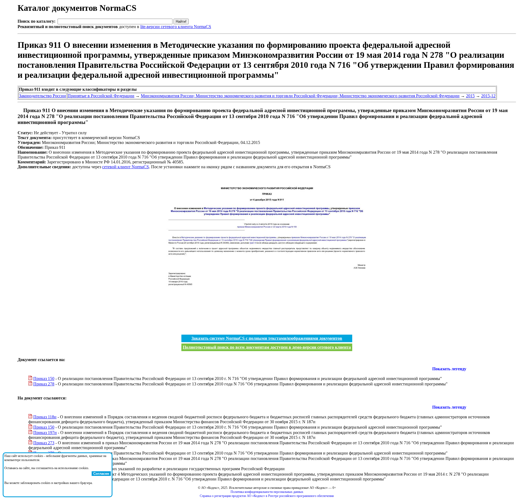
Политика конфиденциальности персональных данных (267, 492)
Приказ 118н (44, 417)
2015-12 (488, 95)
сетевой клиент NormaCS (125, 166)
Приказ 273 (43, 443)
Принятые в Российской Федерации (101, 95)
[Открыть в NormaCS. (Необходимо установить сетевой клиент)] (20, 110)
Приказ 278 (43, 384)
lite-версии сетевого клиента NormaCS (175, 26)
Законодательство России (42, 95)
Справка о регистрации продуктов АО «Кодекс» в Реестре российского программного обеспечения (267, 496)
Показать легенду (449, 368)
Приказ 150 (43, 378)
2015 (470, 95)
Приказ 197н (45, 432)
